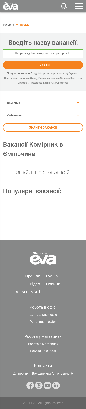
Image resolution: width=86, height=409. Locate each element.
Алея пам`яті (28, 292)
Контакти (43, 365)
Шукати (43, 65)
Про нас (32, 276)
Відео (35, 284)
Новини (53, 284)
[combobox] (43, 103)
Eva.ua (52, 276)
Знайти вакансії (43, 127)
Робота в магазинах (43, 344)
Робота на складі (43, 351)
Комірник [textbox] (13, 103)
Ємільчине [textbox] (14, 115)
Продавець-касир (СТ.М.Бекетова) (49, 82)
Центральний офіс (43, 315)
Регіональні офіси (43, 322)
